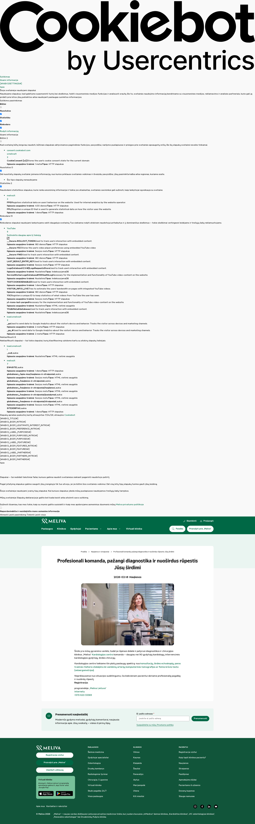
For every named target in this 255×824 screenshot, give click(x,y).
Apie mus (112, 529)
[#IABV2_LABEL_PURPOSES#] (15, 432)
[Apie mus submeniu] (120, 529)
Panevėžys (138, 774)
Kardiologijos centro (102, 655)
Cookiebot (69, 415)
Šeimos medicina (96, 752)
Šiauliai (136, 769)
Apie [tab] (2, 87)
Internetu (79, 692)
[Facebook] (202, 806)
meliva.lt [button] (11, 197)
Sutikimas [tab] (5, 77)
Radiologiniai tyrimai (98, 774)
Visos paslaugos (95, 796)
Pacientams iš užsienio (189, 785)
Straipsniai (184, 769)
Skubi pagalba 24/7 (97, 791)
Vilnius (136, 752)
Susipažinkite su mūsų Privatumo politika (155, 725)
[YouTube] (216, 806)
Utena (136, 791)
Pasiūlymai (184, 774)
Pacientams (91, 529)
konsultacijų (146, 664)
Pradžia (84, 552)
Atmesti (4, 515)
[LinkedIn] (209, 806)
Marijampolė (139, 785)
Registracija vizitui (188, 752)
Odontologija (94, 763)
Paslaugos (47, 529)
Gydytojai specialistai (98, 758)
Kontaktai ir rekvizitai (56, 806)
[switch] (1, 114)
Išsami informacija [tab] (9, 80)
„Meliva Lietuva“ (97, 688)
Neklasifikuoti (8, 337)
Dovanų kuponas (187, 791)
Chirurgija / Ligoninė (98, 780)
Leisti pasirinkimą (17, 515)
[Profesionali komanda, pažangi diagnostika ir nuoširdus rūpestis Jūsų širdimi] (127, 614)
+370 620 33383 (83, 695)
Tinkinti (30, 515)
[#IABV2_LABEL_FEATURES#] (15, 442)
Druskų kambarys (96, 769)
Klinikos (61, 529)
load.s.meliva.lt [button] (14, 318)
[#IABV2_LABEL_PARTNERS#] (15, 453)
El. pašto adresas (145, 714)
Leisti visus (40, 515)
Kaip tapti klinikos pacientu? (192, 758)
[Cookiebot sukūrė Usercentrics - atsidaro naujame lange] (127, 37)
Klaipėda (137, 763)
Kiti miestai (138, 796)
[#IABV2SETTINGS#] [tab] (11, 84)
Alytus (136, 780)
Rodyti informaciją (9, 131)
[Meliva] (55, 747)
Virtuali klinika (134, 529)
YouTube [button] (11, 230)
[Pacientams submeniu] (101, 529)
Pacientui (183, 747)
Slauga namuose (187, 796)
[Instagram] (195, 806)
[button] (131, 154)
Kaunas (136, 758)
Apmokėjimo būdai (188, 780)
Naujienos (183, 763)
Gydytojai (75, 529)
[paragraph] (127, 485)
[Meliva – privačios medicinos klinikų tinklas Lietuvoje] (53, 521)
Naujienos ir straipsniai (100, 552)
